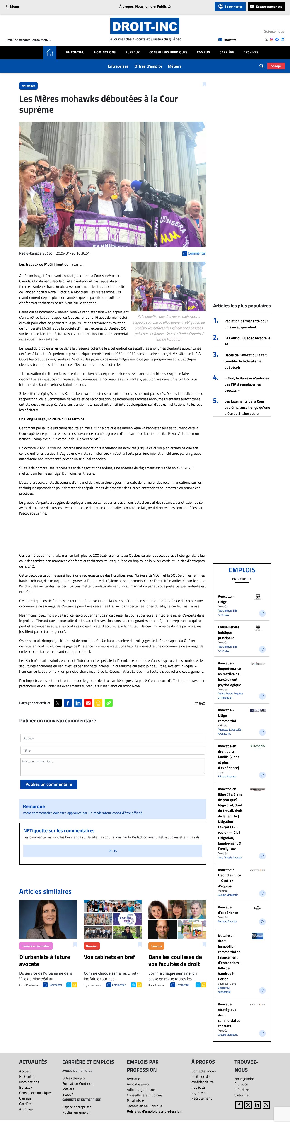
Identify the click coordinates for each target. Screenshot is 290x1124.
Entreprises (118, 66)
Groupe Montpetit (228, 895)
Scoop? (276, 65)
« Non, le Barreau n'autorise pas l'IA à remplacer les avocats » (247, 384)
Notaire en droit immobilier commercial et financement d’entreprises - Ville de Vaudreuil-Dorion (230, 957)
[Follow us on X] (266, 39)
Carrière (227, 52)
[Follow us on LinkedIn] (282, 39)
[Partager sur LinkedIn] (78, 703)
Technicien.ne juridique (144, 1106)
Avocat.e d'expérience (228, 909)
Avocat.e (133, 1078)
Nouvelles (28, 85)
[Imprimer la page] (98, 703)
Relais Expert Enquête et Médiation (230, 695)
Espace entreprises (269, 6)
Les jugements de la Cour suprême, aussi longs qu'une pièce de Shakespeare (247, 407)
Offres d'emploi (148, 66)
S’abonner (242, 1095)
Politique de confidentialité (202, 1079)
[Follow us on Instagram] (272, 39)
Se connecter (233, 6)
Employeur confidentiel (224, 990)
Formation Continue (77, 1083)
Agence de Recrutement (201, 1095)
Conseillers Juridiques (168, 52)
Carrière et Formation (36, 946)
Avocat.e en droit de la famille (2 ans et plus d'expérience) (228, 756)
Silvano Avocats (227, 776)
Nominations (105, 52)
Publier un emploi (75, 1112)
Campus (203, 52)
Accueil (24, 1071)
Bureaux (132, 52)
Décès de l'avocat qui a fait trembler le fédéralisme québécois (246, 361)
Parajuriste (135, 1100)
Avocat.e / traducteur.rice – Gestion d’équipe (229, 878)
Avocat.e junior (138, 1084)
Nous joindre (145, 6)
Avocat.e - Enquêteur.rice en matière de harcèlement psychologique (229, 673)
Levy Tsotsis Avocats (230, 857)
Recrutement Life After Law (227, 612)
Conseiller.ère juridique (144, 1095)
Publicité (164, 6)
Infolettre (229, 39)
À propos (126, 6)
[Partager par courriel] (88, 703)
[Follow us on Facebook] (277, 39)
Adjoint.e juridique (141, 1089)
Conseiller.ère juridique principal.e (228, 632)
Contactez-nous (203, 1071)
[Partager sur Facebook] (68, 703)
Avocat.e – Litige (226, 599)
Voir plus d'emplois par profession (154, 1111)
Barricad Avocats (227, 921)
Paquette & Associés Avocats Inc (230, 731)
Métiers (175, 66)
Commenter (55, 985)
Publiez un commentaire (48, 784)
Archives (251, 52)
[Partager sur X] (58, 703)
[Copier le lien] (109, 703)
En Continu (75, 52)
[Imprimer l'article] (74, 984)
